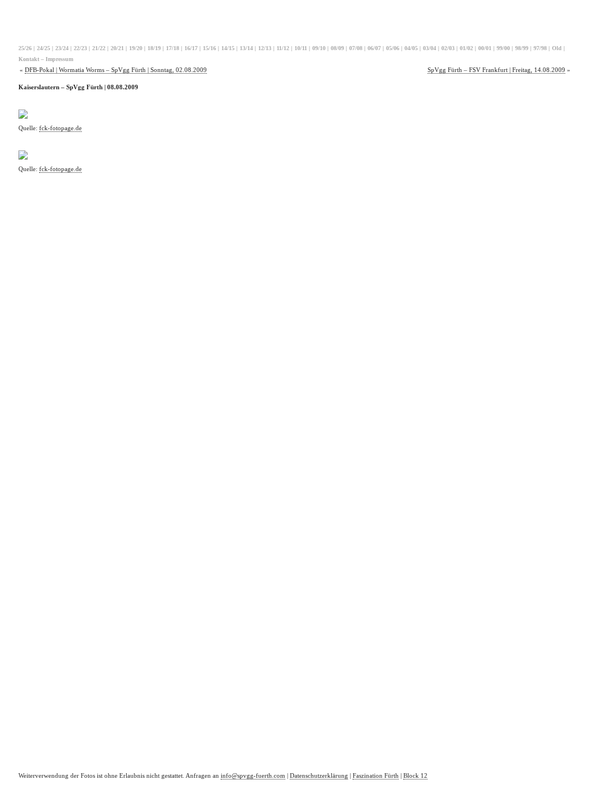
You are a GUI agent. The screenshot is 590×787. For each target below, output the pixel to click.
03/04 (429, 48)
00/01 (484, 48)
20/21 (117, 48)
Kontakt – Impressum (45, 59)
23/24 (62, 48)
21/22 (98, 48)
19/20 (135, 48)
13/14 (246, 48)
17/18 (172, 48)
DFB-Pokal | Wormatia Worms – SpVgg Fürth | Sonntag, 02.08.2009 (116, 69)
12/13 (264, 48)
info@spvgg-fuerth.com (253, 775)
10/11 (300, 48)
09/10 (319, 48)
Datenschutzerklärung (319, 775)
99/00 (503, 48)
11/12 (283, 48)
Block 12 (415, 775)
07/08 (355, 48)
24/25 (43, 48)
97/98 (540, 48)
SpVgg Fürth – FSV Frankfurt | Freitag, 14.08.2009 (496, 69)
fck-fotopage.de (60, 127)
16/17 (191, 48)
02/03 (448, 48)
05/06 (392, 48)
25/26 (25, 48)
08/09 (337, 48)
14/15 (228, 48)
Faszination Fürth (376, 775)
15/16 (209, 48)
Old (557, 48)
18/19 (154, 48)
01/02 (466, 48)
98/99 (521, 48)
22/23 (80, 48)
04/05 (411, 48)
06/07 (374, 48)
